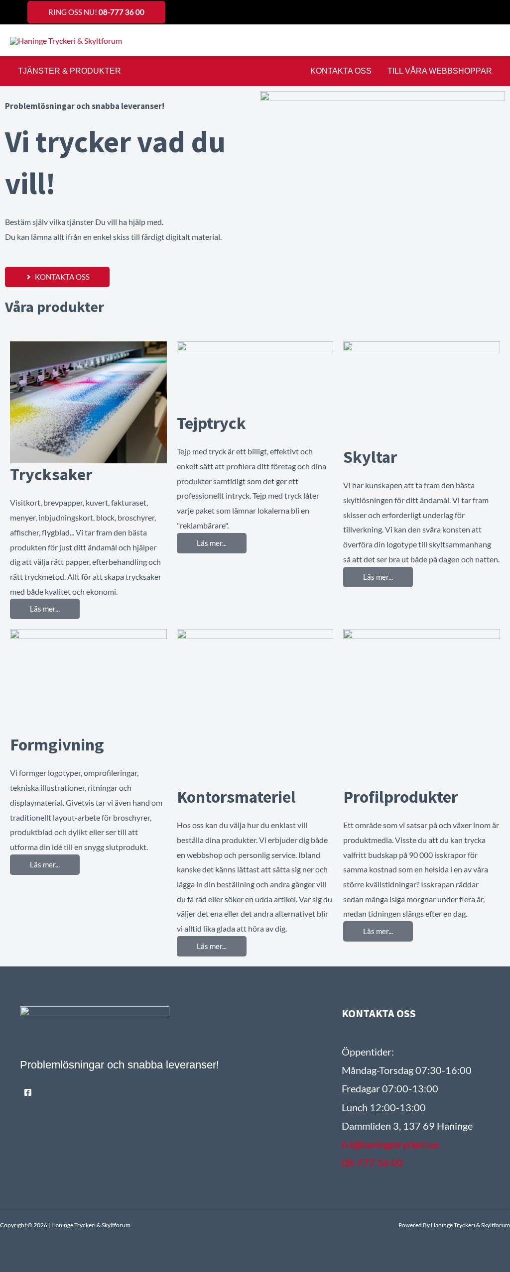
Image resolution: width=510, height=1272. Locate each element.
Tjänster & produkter (69, 71)
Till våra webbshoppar (439, 71)
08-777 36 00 (372, 1162)
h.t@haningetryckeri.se (390, 1144)
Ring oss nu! (96, 11)
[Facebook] (28, 1092)
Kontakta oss (341, 71)
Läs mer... (45, 608)
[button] (496, 40)
